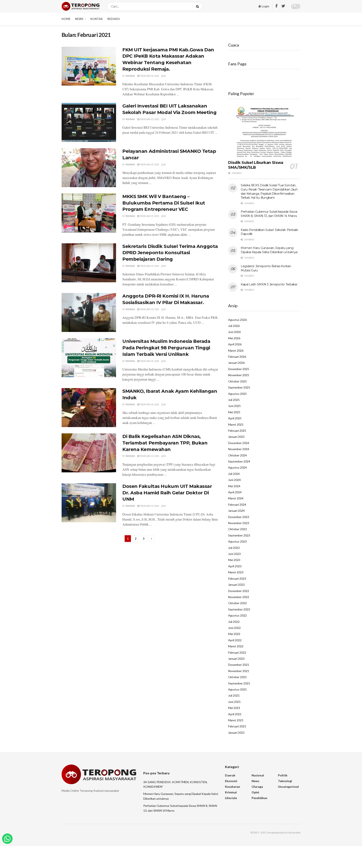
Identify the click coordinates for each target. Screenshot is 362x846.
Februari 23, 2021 (149, 456)
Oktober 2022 (237, 603)
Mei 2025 (234, 412)
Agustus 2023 (237, 541)
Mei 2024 (234, 486)
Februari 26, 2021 (149, 75)
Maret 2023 (235, 572)
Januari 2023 (236, 584)
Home (66, 19)
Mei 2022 (234, 634)
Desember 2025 (238, 369)
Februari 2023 (237, 578)
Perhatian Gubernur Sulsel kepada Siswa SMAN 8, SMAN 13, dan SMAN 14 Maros (269, 214)
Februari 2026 (237, 356)
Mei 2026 (234, 338)
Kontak (96, 19)
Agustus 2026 (237, 319)
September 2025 (239, 387)
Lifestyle (231, 798)
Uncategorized (288, 786)
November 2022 (238, 597)
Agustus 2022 (237, 615)
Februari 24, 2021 (149, 309)
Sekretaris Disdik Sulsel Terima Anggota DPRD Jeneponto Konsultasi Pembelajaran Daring (170, 253)
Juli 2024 (234, 473)
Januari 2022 (236, 658)
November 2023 (238, 523)
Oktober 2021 (237, 677)
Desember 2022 (238, 591)
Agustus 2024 (237, 467)
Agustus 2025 (237, 393)
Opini (255, 792)
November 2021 (238, 671)
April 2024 (235, 492)
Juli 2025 (234, 400)
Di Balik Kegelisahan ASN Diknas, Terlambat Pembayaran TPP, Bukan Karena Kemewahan (164, 443)
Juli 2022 (234, 621)
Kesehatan (232, 786)
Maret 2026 (235, 350)
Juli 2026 (234, 326)
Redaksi (113, 19)
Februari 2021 (237, 726)
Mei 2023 (234, 560)
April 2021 (235, 714)
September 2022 (239, 609)
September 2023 (239, 535)
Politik (282, 775)
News (79, 19)
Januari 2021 (236, 732)
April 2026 (235, 344)
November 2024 (238, 449)
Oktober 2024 (237, 455)
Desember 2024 (238, 443)
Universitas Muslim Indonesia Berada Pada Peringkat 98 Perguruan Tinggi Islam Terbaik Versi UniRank (166, 347)
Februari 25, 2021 (149, 119)
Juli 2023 (234, 547)
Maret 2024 (235, 498)
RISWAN (130, 75)
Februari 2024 (237, 504)
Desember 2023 (238, 517)
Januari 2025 (236, 436)
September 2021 (239, 683)
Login (265, 6)
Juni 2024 (234, 480)
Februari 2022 (237, 652)
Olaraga (257, 786)
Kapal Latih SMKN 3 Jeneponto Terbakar (269, 284)
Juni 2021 (234, 701)
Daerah (230, 775)
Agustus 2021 (237, 689)
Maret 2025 (235, 424)
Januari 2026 (236, 362)
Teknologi (285, 781)
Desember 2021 (238, 664)
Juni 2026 (234, 332)
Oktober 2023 (237, 529)
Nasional (258, 775)
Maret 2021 (235, 720)
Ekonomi (231, 781)
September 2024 (239, 461)
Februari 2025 (237, 430)
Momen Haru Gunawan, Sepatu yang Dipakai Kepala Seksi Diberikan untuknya (269, 250)
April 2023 (235, 566)
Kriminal (231, 792)
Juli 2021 (234, 695)
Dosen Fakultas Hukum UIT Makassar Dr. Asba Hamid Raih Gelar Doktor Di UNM (167, 492)
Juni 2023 (234, 554)
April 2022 (235, 640)
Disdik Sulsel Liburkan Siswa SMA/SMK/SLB (255, 165)
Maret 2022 (235, 646)
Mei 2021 (234, 708)
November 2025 (238, 375)
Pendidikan (259, 798)
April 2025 (235, 418)
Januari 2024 (236, 510)
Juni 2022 (234, 628)
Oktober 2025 (237, 381)
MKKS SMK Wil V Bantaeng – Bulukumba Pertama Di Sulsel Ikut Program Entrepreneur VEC (163, 203)
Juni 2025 (234, 406)
